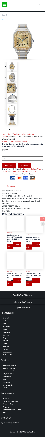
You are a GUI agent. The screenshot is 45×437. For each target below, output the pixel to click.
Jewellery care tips (9, 371)
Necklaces (6, 332)
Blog (4, 379)
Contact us (7, 376)
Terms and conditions (10, 401)
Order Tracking (8, 385)
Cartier (5, 340)
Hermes (5, 349)
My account (7, 382)
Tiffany (5, 343)
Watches (16, 134)
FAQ (4, 412)
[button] (4, 4)
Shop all (6, 318)
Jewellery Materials (9, 368)
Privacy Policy (8, 404)
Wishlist (5, 388)
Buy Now (24, 165)
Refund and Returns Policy (12, 409)
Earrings (6, 335)
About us (6, 398)
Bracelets (6, 326)
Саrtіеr (22, 134)
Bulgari (5, 338)
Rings (5, 329)
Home (4, 134)
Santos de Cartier (8, 142)
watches (28, 171)
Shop (10, 134)
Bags (4, 323)
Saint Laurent (7, 352)
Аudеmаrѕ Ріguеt (9, 355)
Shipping (6, 407)
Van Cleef (6, 346)
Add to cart (9, 165)
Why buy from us (8, 374)
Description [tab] (11, 186)
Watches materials (9, 365)
